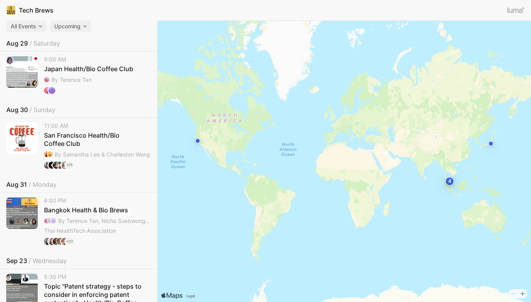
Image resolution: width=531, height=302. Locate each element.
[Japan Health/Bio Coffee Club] (78, 75)
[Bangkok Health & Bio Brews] (78, 221)
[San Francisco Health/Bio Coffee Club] (78, 145)
